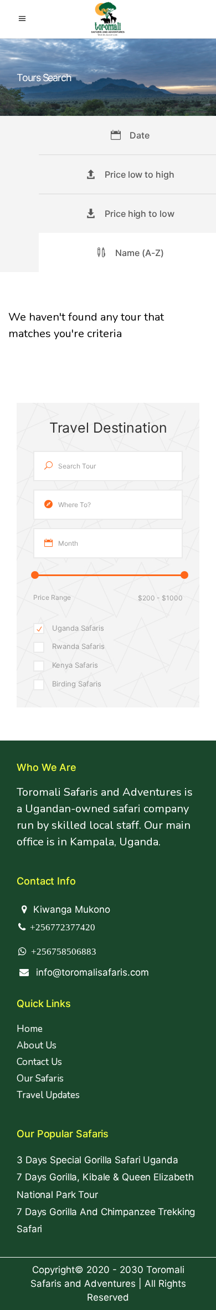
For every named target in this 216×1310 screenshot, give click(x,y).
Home (30, 1029)
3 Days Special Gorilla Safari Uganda (97, 1159)
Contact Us (39, 1062)
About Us (36, 1045)
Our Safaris (40, 1078)
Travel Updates (48, 1095)
